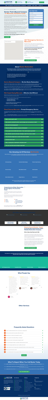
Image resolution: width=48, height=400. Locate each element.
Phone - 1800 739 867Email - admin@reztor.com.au (38, 388)
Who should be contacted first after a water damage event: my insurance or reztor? (21, 122)
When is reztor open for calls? (11, 119)
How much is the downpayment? (12, 125)
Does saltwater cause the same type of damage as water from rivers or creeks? (20, 133)
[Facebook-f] (4, 385)
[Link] (9, 385)
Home (4, 9)
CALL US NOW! (29, 1)
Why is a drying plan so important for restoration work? (16, 142)
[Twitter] (5, 385)
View (24, 355)
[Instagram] (6, 385)
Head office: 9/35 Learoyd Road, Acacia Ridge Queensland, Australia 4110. (39, 381)
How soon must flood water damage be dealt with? (15, 145)
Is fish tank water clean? (10, 139)
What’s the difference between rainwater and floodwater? (16, 128)
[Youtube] (8, 385)
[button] (24, 119)
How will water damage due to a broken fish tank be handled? (17, 136)
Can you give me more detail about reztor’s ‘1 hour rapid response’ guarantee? (20, 130)
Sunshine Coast (7, 9)
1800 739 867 (30, 2)
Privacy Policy (28, 395)
